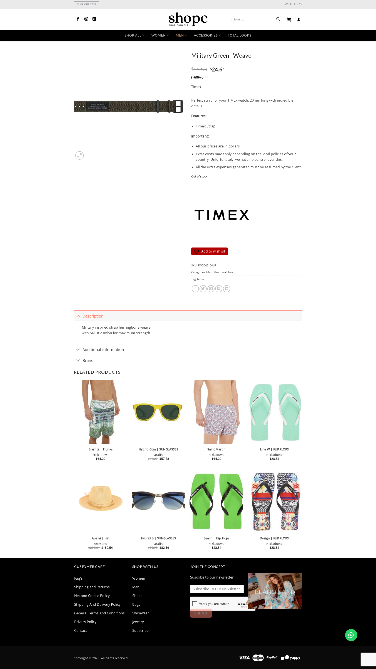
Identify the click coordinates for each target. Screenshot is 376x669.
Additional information (103, 349)
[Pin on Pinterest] (218, 288)
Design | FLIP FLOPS (274, 538)
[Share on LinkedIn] (226, 288)
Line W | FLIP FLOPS (274, 449)
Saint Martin (216, 449)
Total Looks (239, 35)
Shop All (133, 35)
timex (201, 279)
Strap (216, 272)
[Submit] (278, 19)
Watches (227, 272)
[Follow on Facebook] (78, 19)
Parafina (158, 455)
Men (180, 35)
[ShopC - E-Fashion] (188, 19)
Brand (88, 360)
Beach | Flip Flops (216, 538)
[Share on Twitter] (203, 288)
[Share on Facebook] (195, 288)
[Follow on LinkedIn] (94, 19)
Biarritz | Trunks (101, 449)
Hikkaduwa (101, 455)
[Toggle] (78, 316)
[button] (289, 19)
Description (93, 316)
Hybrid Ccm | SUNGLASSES (158, 449)
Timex (196, 86)
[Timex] (221, 214)
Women (158, 35)
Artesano (100, 544)
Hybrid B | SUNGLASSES (158, 538)
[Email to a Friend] (211, 288)
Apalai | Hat (100, 538)
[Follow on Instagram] (86, 19)
